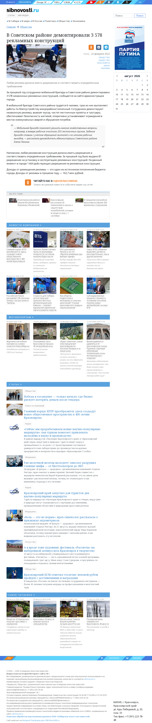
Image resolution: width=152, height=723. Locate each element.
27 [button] (132, 104)
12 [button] (127, 94)
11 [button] (122, 94)
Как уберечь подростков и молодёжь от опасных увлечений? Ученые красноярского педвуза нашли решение (71, 301)
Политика (50, 20)
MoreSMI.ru (54, 720)
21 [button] (137, 99)
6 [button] (132, 89)
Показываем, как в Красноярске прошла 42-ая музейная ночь (43, 343)
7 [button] (137, 89)
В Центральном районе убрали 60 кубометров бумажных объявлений (29, 202)
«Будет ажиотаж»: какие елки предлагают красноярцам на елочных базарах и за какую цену (71, 346)
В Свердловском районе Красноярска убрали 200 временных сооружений (95, 202)
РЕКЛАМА (105, 68)
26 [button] (127, 104)
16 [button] (147, 94)
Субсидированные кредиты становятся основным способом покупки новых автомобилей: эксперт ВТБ (97, 301)
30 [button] (147, 104)
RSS (9, 658)
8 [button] (142, 89)
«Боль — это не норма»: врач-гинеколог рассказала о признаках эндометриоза (61, 518)
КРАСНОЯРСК (25, 2)
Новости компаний (34, 405)
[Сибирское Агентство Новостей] (23, 9)
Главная (11, 27)
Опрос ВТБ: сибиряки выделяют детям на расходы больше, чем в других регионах (98, 253)
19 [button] (127, 99)
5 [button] (127, 89)
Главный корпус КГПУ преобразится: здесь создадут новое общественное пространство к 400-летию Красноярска (16, 255)
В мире (26, 20)
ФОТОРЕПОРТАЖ (21, 317)
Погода (40, 2)
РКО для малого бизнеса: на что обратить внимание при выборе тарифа (71, 253)
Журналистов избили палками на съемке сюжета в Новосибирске (18, 343)
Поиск (140, 15)
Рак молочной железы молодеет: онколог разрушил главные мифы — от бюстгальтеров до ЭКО (60, 464)
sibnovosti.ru (89, 679)
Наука (28, 423)
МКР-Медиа (23, 15)
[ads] (129, 48)
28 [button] (137, 104)
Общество (64, 20)
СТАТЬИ (15, 384)
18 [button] (122, 99)
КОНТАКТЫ (114, 658)
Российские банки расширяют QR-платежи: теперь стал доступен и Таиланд (18, 299)
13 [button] (132, 94)
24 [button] (117, 104)
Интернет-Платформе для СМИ (35, 720)
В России (37, 20)
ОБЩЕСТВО (104, 57)
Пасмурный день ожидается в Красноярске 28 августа (98, 621)
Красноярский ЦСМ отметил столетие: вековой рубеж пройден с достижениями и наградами (61, 576)
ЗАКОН (107, 65)
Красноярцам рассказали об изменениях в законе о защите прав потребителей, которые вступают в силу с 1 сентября (62, 207)
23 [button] (147, 99)
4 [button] (121, 89)
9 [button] (147, 89)
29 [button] (142, 104)
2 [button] (147, 85)
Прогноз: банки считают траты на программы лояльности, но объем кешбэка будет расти (44, 253)
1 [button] (142, 85)
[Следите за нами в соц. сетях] (91, 2)
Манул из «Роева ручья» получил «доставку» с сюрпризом (18, 621)
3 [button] (116, 89)
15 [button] (142, 94)
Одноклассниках (65, 181)
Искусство (30, 541)
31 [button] (117, 108)
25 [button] (122, 104)
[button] (117, 76)
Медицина (30, 457)
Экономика (79, 20)
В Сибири (14, 20)
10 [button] (117, 94)
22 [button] (142, 99)
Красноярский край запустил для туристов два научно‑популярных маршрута (56, 494)
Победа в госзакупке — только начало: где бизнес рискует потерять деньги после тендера (58, 398)
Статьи (11, 15)
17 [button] (117, 99)
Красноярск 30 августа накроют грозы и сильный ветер (43, 621)
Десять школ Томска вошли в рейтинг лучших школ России (70, 621)
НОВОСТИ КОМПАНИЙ (25, 225)
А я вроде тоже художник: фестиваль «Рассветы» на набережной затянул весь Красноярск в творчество (59, 549)
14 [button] (137, 94)
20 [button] (132, 99)
